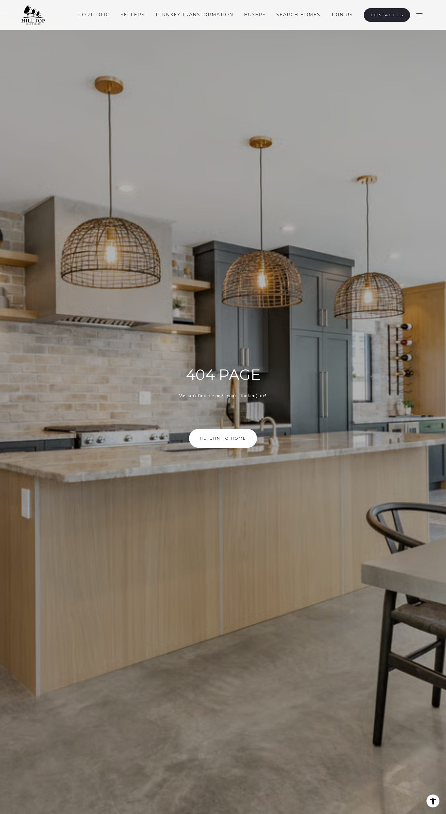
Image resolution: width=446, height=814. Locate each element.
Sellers (132, 15)
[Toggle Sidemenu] (419, 15)
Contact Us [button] (387, 14)
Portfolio (94, 15)
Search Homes (298, 15)
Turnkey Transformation (194, 15)
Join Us (342, 15)
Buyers (255, 15)
